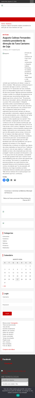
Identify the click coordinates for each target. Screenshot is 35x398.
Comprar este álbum (9, 349)
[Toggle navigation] (3, 19)
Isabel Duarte (16, 50)
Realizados (6, 248)
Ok (18, 395)
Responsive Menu (32, 1)
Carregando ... (15, 323)
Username (6, 297)
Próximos (5, 245)
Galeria (5, 241)
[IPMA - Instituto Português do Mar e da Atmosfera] (14, 372)
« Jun (4, 286)
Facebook (7, 359)
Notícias (6, 34)
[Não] (33, 392)
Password (6, 305)
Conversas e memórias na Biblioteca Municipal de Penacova (18, 192)
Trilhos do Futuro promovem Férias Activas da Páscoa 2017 (17, 199)
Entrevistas (6, 236)
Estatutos (5, 239)
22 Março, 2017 (7, 50)
